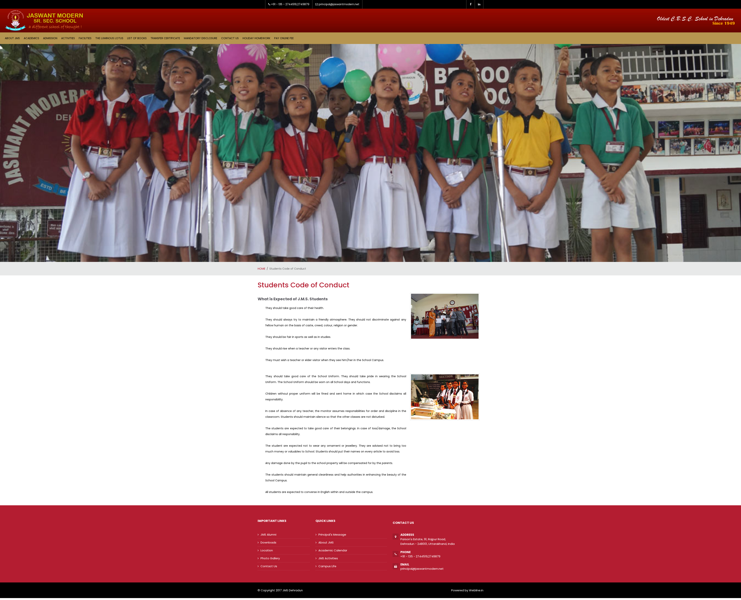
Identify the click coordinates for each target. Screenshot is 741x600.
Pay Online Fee (284, 38)
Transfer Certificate (165, 38)
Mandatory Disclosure (200, 38)
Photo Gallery (270, 558)
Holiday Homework (256, 38)
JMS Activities (328, 558)
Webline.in (475, 590)
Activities (68, 38)
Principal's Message (332, 534)
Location (267, 550)
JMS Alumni (268, 534)
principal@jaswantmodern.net (422, 569)
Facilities (85, 38)
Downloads (268, 542)
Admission (50, 38)
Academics (31, 38)
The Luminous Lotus (109, 38)
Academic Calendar (332, 550)
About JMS (12, 38)
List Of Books (137, 38)
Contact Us (230, 38)
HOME (261, 269)
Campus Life (327, 566)
